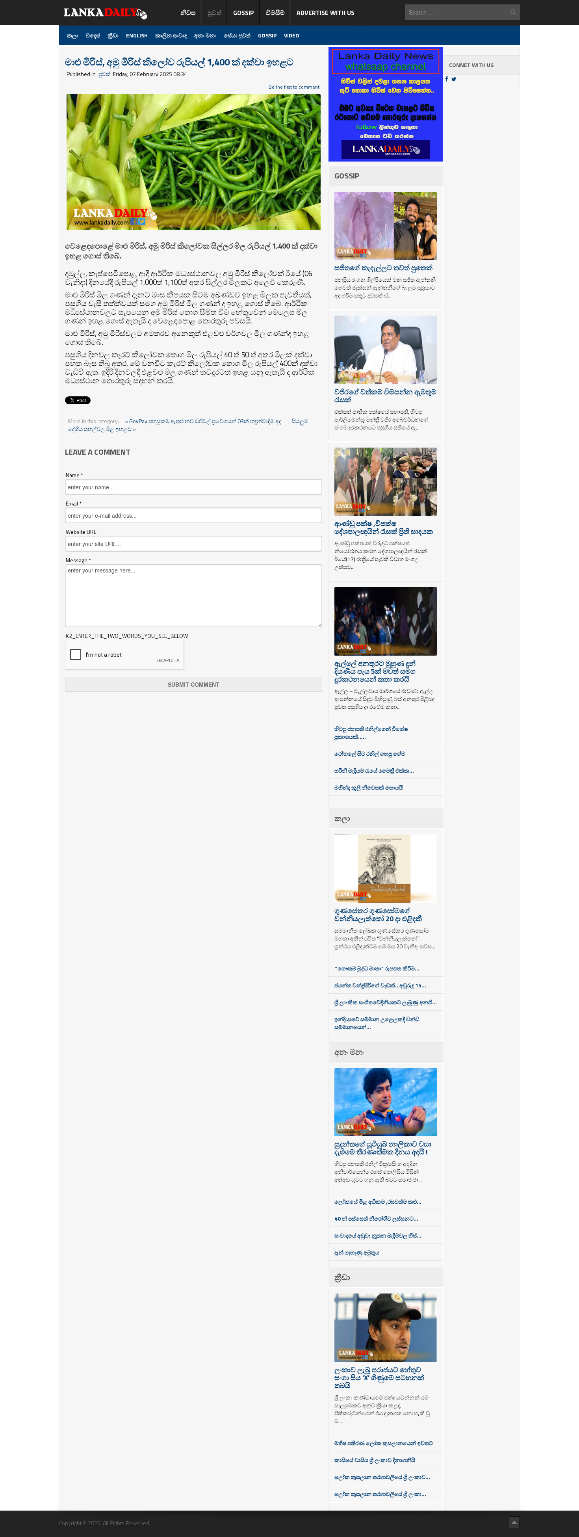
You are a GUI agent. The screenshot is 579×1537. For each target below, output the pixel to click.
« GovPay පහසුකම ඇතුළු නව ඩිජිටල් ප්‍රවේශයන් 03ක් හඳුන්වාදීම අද (203, 421)
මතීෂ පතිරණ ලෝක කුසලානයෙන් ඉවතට (383, 1443)
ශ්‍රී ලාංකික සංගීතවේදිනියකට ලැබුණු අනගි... (385, 1002)
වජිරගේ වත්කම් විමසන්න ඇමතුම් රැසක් (385, 396)
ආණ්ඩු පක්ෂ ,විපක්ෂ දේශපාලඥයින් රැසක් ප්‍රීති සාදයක (383, 527)
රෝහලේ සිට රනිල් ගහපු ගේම (369, 753)
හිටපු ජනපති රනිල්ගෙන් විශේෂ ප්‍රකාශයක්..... (371, 733)
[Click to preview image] (194, 161)
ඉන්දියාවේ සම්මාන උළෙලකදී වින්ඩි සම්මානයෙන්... (376, 1023)
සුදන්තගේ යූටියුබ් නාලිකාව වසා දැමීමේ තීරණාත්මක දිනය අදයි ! (382, 1148)
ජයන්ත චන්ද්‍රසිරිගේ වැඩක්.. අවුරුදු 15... (380, 985)
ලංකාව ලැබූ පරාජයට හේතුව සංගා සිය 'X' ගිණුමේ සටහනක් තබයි (379, 1377)
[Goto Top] (514, 1522)
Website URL (81, 532)
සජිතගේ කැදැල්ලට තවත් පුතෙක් (383, 267)
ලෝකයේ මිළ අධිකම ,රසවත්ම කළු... (377, 1201)
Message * (78, 560)
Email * (74, 503)
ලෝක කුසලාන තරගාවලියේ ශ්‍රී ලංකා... (380, 1494)
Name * (74, 475)
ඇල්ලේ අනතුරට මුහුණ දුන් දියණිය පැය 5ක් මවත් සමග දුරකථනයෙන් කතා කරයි (375, 671)
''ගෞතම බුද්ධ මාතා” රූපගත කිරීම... (376, 968)
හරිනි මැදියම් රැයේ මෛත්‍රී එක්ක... (374, 770)
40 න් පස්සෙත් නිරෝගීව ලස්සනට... (376, 1218)
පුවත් (104, 74)
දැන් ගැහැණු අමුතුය (356, 1252)
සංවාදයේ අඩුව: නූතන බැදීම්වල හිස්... (377, 1235)
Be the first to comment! (295, 87)
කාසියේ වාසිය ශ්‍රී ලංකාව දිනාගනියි (374, 1460)
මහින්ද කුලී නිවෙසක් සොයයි (368, 787)
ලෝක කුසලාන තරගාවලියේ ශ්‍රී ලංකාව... (382, 1477)
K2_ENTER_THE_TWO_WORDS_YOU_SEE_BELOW (127, 636)
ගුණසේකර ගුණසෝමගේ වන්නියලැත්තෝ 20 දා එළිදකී (378, 914)
